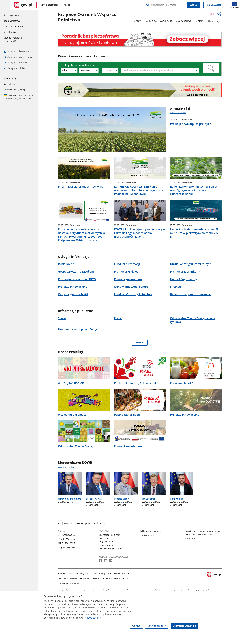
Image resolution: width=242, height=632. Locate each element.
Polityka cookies (65, 573)
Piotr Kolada (176, 498)
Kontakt (199, 20)
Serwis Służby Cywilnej (14, 89)
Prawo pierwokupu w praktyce (190, 124)
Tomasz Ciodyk (122, 498)
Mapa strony (190, 538)
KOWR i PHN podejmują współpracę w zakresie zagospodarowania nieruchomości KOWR (139, 233)
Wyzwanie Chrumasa (72, 415)
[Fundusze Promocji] (140, 90)
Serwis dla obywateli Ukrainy (19, 97)
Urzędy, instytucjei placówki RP (13, 39)
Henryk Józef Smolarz (69, 498)
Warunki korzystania (67, 578)
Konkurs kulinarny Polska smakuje (137, 383)
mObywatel (214, 5)
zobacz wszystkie (178, 112)
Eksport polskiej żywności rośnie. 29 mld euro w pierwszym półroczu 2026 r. (195, 233)
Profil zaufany (10, 78)
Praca (210, 20)
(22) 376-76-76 (106, 541)
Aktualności (166, 20)
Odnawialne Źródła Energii (76, 446)
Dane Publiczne (147, 535)
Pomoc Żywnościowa (128, 446)
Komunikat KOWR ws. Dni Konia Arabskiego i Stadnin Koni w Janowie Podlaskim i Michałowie (138, 190)
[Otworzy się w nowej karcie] (101, 561)
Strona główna (14, 15)
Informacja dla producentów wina (81, 186)
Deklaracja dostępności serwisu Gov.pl (110, 578)
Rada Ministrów (12, 20)
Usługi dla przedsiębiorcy (19, 57)
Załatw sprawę (183, 20)
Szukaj (194, 4)
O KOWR (137, 20)
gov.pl (217, 578)
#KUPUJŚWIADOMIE (71, 383)
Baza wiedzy (9, 84)
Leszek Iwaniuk (94, 498)
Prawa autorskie (121, 573)
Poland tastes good (127, 415)
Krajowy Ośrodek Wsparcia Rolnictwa (88, 17)
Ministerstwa (10, 32)
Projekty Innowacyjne (184, 415)
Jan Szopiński (149, 498)
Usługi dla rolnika (15, 68)
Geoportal (84, 578)
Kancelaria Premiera (14, 26)
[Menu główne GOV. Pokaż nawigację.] (5, 5)
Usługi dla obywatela (17, 51)
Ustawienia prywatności (69, 583)
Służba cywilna (82, 573)
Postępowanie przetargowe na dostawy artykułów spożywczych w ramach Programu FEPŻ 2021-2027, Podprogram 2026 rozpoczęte (81, 235)
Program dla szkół (182, 383)
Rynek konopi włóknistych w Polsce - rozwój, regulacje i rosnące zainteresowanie (194, 190)
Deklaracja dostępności (150, 531)
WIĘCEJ (140, 342)
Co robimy (151, 20)
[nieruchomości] (140, 39)
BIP (109, 573)
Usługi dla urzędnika (17, 62)
